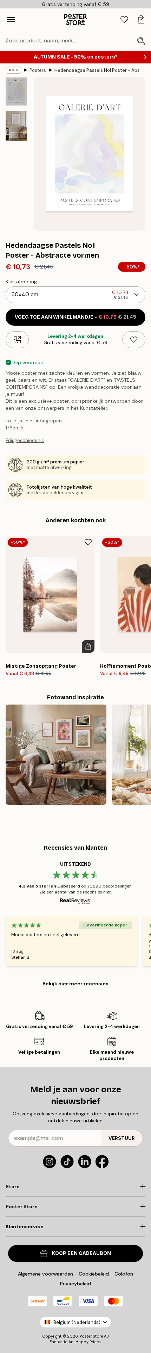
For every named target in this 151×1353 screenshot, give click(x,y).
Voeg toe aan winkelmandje (75, 317)
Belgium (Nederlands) (76, 1322)
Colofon (123, 1274)
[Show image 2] (16, 126)
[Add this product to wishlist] (133, 339)
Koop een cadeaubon (81, 1253)
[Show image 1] (16, 91)
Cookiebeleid (94, 1274)
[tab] (124, 20)
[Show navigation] (11, 19)
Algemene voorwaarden (45, 1274)
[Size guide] (17, 339)
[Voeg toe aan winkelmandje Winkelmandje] (88, 646)
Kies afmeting (21, 281)
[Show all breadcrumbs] (13, 70)
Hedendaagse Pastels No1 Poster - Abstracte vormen (96, 70)
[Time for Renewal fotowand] (56, 755)
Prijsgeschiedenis (25, 440)
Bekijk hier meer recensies (75, 983)
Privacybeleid (75, 1283)
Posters (37, 70)
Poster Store (91, 1336)
